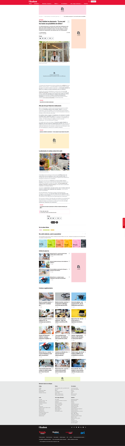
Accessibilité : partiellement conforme (45, 439)
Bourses (72, 390)
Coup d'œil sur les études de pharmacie (47, 102)
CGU (67, 437)
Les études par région (74, 421)
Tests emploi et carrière (58, 411)
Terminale (40, 399)
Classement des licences (75, 404)
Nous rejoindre (56, 437)
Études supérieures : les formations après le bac (52, 16)
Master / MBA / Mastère (74, 413)
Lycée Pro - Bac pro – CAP (43, 400)
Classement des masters (75, 414)
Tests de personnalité (74, 388)
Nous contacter (42, 437)
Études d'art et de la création (75, 418)
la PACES (64, 85)
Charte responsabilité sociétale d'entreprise (59, 439)
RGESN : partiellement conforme (73, 439)
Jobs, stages (57, 399)
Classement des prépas (74, 406)
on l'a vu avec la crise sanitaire (48, 97)
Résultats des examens (74, 399)
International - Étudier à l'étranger (76, 415)
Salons (30, 3)
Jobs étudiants (57, 406)
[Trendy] (42, 432)
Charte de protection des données (79, 437)
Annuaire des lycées (42, 414)
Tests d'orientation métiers (59, 395)
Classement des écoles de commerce (77, 411)
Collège (40, 388)
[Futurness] (69, 432)
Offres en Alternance (58, 408)
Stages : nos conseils (58, 405)
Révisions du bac (41, 408)
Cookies (71, 437)
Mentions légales (62, 437)
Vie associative (73, 395)
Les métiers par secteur (58, 391)
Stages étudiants (57, 407)
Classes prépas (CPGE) (74, 405)
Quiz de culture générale (75, 389)
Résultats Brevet (41, 391)
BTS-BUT (72, 401)
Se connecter (93, 1)
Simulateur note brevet (42, 392)
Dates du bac (41, 406)
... (61, 16)
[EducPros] (55, 432)
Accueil (41, 16)
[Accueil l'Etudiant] (33, 1)
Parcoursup (40, 404)
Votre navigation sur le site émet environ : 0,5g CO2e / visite (49, 441)
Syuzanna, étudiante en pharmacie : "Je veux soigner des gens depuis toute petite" (54, 131)
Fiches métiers (57, 392)
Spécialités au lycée (42, 401)
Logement (72, 391)
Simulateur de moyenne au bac (43, 412)
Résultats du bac (41, 415)
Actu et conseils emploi (58, 404)
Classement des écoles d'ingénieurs (76, 408)
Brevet (40, 389)
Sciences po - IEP (74, 420)
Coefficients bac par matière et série (44, 407)
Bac (39, 405)
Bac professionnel (41, 411)
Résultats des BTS (74, 400)
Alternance (72, 419)
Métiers (56, 390)
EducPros (86, 3)
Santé (72, 392)
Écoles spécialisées (74, 412)
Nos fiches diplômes (74, 422)
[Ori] (82, 432)
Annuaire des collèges (42, 390)
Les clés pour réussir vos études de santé (48, 212)
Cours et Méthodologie (42, 413)
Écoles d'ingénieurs (74, 407)
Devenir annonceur (49, 437)
